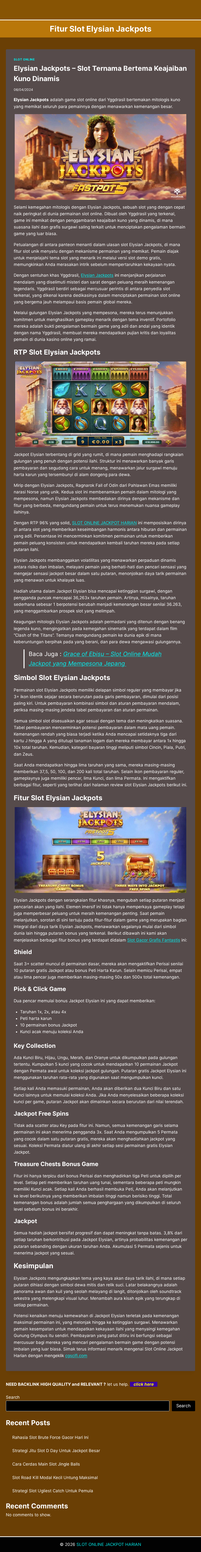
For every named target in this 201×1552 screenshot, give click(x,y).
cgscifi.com (76, 1355)
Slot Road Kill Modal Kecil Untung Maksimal (55, 1477)
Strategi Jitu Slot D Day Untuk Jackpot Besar (56, 1450)
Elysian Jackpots (97, 275)
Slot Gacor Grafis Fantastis (153, 940)
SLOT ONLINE (24, 59)
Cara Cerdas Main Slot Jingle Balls (46, 1464)
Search (13, 1397)
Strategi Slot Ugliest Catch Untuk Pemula (52, 1490)
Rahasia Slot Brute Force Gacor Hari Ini (50, 1437)
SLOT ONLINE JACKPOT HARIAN (104, 522)
